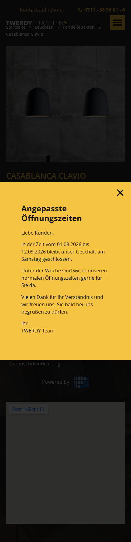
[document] (65, 271)
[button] (120, 192)
